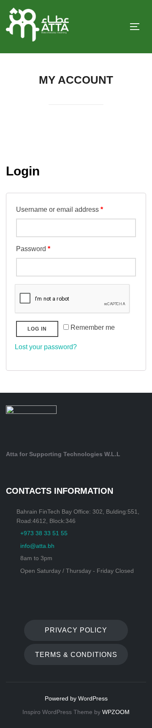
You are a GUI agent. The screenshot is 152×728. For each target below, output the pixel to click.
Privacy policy (76, 630)
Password (33, 248)
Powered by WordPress (76, 698)
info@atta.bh (37, 545)
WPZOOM (116, 712)
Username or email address (59, 209)
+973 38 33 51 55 (44, 533)
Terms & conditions (76, 654)
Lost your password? (46, 346)
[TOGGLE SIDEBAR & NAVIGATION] (137, 26)
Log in (37, 329)
